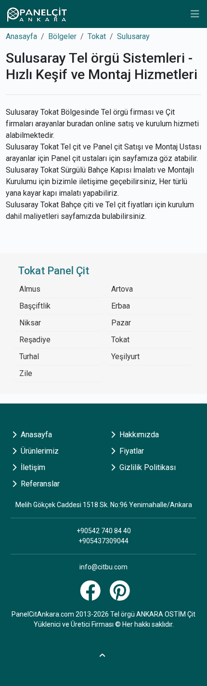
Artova (122, 289)
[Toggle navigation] (195, 14)
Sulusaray (133, 36)
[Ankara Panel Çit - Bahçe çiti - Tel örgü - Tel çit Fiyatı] (36, 14)
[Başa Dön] (103, 654)
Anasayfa (21, 36)
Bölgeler (62, 36)
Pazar (121, 322)
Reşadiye (35, 339)
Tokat (97, 36)
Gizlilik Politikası (146, 467)
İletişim (32, 467)
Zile (25, 373)
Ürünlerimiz (39, 451)
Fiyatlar (130, 451)
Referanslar (39, 483)
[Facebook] (91, 596)
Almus (29, 289)
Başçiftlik (35, 305)
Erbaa (120, 305)
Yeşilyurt (125, 356)
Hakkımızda (138, 434)
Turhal (29, 356)
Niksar (30, 322)
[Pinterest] (121, 596)
